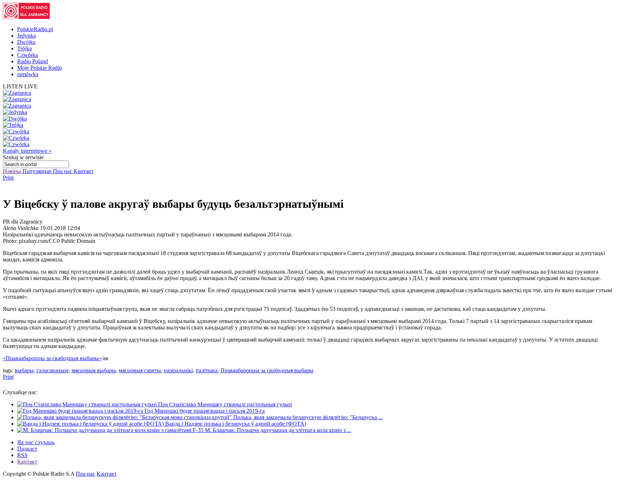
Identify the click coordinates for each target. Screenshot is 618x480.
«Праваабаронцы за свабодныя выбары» (52, 358)
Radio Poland (32, 61)
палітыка (206, 370)
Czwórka (27, 55)
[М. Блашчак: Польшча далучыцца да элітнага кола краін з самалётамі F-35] (111, 430)
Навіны (13, 171)
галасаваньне (52, 370)
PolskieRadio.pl (35, 29)
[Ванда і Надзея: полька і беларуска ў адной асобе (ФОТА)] (91, 424)
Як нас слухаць (35, 442)
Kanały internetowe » (27, 151)
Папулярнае (38, 171)
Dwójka (26, 42)
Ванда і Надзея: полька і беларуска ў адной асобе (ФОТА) (235, 424)
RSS (22, 455)
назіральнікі (178, 370)
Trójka (24, 48)
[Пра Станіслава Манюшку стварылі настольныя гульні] (87, 404)
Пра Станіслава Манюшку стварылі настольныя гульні (225, 404)
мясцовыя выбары (94, 370)
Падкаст (27, 449)
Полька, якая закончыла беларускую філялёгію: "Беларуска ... (308, 417)
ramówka (27, 74)
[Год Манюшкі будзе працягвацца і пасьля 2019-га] (80, 411)
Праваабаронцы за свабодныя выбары (266, 370)
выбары (24, 370)
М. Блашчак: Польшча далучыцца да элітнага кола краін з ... (278, 430)
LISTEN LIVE (20, 86)
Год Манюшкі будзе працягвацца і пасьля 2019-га (204, 411)
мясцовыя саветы (140, 370)
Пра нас (63, 171)
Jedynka (26, 36)
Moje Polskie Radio (39, 68)
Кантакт (84, 171)
